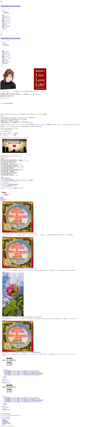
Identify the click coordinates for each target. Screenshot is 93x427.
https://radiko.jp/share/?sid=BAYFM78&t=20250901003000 (31, 126)
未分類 (5, 377)
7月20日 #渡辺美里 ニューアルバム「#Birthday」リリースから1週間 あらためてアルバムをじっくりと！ (22, 374)
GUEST (5, 11)
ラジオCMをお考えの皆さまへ (5, 417)
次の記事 (1, 198)
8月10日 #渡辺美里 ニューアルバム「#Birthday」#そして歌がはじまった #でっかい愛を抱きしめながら (20, 268)
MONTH (3, 380)
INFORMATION (6, 13)
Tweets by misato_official (6, 382)
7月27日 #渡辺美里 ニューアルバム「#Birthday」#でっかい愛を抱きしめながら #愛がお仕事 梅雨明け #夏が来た (21, 352)
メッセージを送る (3, 103)
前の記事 (1, 197)
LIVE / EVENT (6, 12)
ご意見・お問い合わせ (6, 418)
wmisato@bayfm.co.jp (7, 129)
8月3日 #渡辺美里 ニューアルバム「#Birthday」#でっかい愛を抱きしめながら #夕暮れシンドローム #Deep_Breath (21, 316)
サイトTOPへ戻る (3, 199)
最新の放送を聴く (10, 103)
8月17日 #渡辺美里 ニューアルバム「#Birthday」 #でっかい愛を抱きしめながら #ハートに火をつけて (22, 370)
